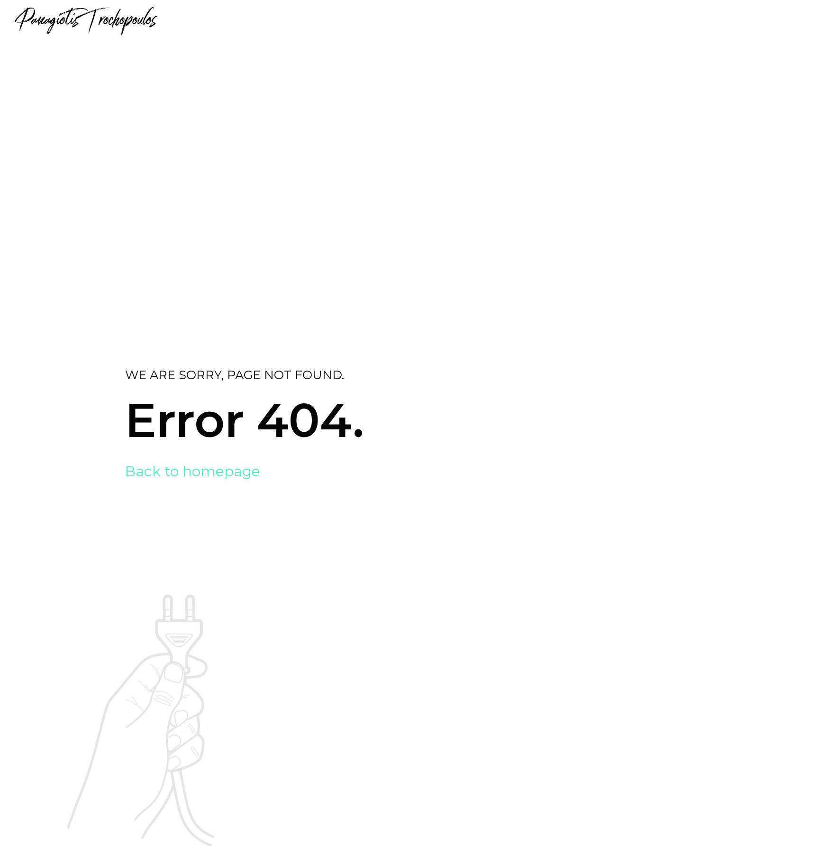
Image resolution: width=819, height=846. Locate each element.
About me (380, 18)
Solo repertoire (500, 18)
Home (333, 18)
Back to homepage (192, 471)
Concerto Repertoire (597, 18)
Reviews (432, 18)
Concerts (679, 18)
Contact (733, 18)
